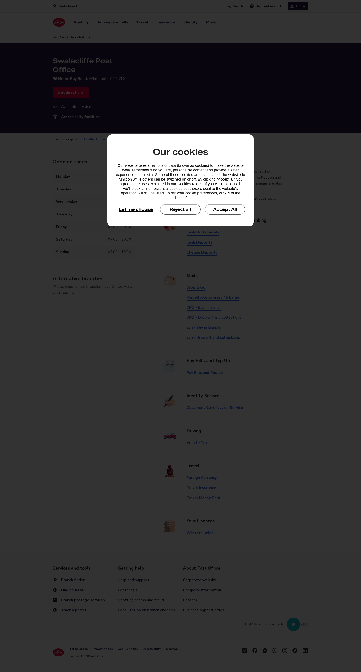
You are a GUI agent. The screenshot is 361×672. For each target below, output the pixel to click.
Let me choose (136, 209)
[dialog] (180, 180)
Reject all (180, 209)
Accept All (225, 209)
